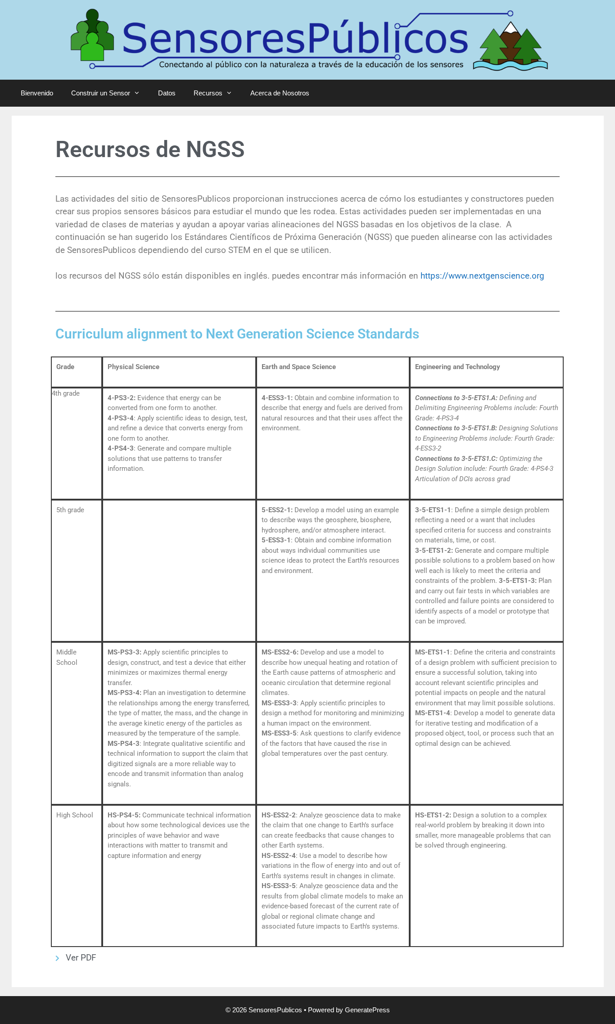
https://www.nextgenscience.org (482, 276)
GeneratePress (367, 1010)
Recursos (208, 93)
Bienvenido (37, 93)
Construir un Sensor (100, 93)
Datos (167, 93)
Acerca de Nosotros (279, 93)
